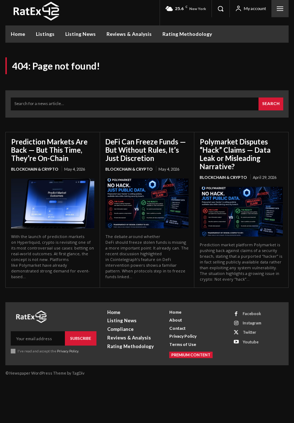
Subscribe (80, 338)
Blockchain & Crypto (34, 169)
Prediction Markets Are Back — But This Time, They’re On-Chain (49, 149)
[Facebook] (236, 313)
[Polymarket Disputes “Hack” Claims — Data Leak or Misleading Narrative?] (241, 212)
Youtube (251, 341)
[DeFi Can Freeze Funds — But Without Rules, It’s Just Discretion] (147, 203)
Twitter (249, 332)
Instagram (252, 322)
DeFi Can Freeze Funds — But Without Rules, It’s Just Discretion (145, 149)
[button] (220, 8)
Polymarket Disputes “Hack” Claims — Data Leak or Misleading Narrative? (235, 154)
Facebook (252, 313)
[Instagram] (236, 323)
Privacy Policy (67, 351)
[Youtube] (236, 341)
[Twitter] (236, 332)
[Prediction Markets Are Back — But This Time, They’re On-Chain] (52, 203)
